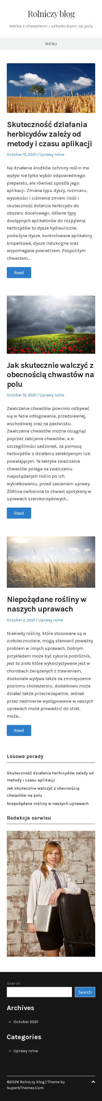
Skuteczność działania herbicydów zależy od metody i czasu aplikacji (49, 134)
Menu (51, 43)
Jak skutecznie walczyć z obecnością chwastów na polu (50, 375)
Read (19, 272)
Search (13, 983)
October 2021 (26, 1021)
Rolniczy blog (51, 13)
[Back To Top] (93, 1082)
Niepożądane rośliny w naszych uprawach (46, 604)
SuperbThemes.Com (25, 1087)
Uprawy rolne (52, 154)
